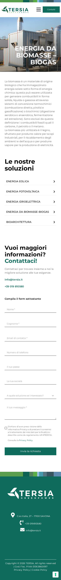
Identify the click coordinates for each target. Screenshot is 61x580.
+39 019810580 (33, 523)
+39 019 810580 (14, 286)
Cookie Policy (39, 569)
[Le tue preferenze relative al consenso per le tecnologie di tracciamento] (55, 575)
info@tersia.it (14, 279)
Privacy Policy (26, 440)
